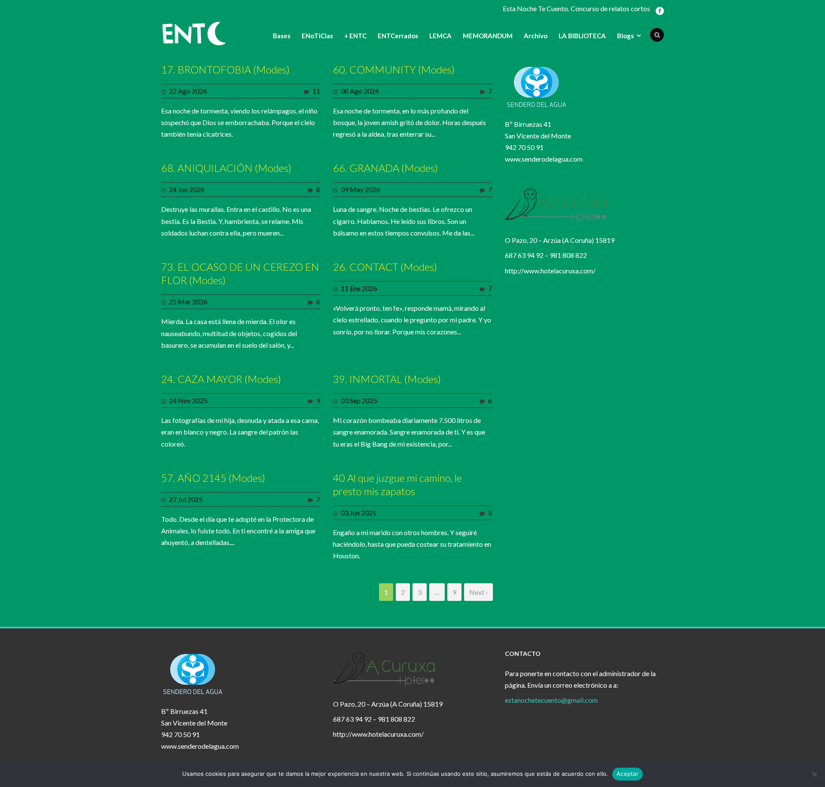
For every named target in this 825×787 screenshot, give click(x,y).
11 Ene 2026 (359, 288)
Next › (478, 592)
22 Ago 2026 (188, 91)
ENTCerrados (398, 36)
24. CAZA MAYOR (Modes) (221, 379)
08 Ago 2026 (360, 91)
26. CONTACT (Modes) (385, 266)
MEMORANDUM (488, 36)
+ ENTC (355, 36)
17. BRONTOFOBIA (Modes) (225, 69)
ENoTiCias (317, 36)
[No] (814, 774)
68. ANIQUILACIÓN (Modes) (226, 168)
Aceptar (628, 773)
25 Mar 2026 (188, 301)
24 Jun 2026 (187, 189)
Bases (281, 36)
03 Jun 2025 (358, 512)
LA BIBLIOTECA (582, 36)
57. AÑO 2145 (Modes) (213, 478)
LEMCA (440, 36)
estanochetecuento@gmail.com (551, 700)
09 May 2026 (360, 189)
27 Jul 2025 (186, 499)
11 (316, 91)
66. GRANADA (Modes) (385, 168)
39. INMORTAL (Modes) (387, 379)
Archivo (535, 36)
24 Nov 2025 (188, 400)
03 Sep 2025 (359, 400)
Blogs (625, 36)
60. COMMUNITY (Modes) (394, 69)
